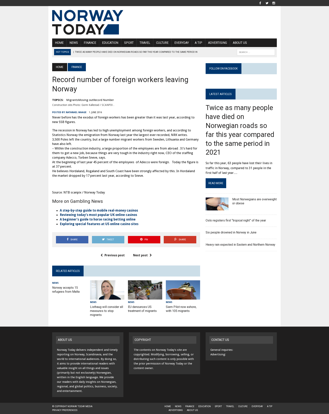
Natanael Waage (76, 112)
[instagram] (274, 3)
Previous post (115, 255)
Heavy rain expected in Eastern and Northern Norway (240, 244)
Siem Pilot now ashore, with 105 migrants (181, 309)
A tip (198, 43)
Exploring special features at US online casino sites (99, 224)
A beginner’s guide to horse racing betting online (98, 219)
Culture (162, 43)
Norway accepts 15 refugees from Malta (66, 289)
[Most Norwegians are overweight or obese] (217, 208)
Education (110, 43)
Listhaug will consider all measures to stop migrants (106, 311)
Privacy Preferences (64, 410)
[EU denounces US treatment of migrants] (145, 297)
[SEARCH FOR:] (256, 52)
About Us (240, 43)
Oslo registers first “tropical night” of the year (236, 220)
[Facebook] (260, 3)
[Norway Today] (87, 22)
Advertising (217, 43)
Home (59, 43)
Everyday (181, 43)
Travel (145, 43)
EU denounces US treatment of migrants (142, 309)
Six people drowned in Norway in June (231, 232)
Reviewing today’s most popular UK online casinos (98, 215)
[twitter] (267, 3)
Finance (90, 43)
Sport (129, 43)
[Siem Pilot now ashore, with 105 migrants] (183, 297)
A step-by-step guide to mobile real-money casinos (99, 210)
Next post (140, 255)
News (73, 43)
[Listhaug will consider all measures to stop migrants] (107, 297)
